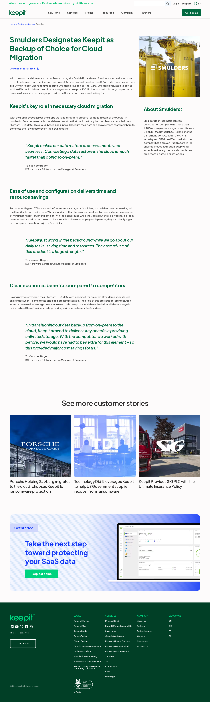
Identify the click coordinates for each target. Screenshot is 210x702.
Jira (106, 661)
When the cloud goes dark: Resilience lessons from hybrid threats (49, 3)
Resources (107, 12)
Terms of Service (81, 621)
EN (199, 3)
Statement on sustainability (87, 661)
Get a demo (191, 12)
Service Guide (80, 631)
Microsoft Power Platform (117, 641)
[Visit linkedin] (12, 627)
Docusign (110, 676)
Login (176, 3)
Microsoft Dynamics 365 (117, 646)
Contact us (142, 646)
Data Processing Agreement (87, 646)
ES (170, 636)
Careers (141, 636)
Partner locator (144, 631)
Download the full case (22, 68)
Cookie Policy (80, 636)
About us (141, 621)
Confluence (111, 666)
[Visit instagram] (31, 627)
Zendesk (109, 656)
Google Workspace (114, 636)
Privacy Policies (81, 641)
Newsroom (142, 641)
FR (170, 631)
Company (127, 12)
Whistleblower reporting (85, 656)
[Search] (168, 3)
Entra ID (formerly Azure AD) (118, 626)
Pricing (89, 12)
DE (170, 626)
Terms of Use (80, 626)
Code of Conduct (82, 651)
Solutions (54, 12)
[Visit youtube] (17, 627)
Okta (107, 671)
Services (72, 12)
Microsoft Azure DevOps (117, 651)
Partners (146, 12)
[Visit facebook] (26, 627)
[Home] (18, 13)
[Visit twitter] (22, 627)
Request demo (42, 573)
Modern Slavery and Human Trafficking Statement (87, 667)
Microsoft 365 (112, 621)
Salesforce (110, 631)
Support (186, 3)
